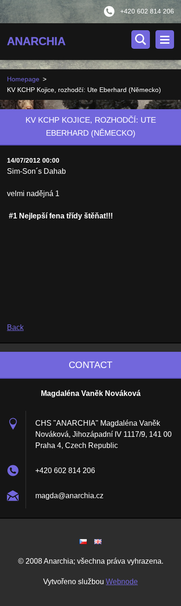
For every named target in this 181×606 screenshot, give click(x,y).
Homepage (23, 79)
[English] (98, 541)
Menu (164, 39)
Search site (140, 39)
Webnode (122, 582)
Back (15, 327)
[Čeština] (83, 541)
